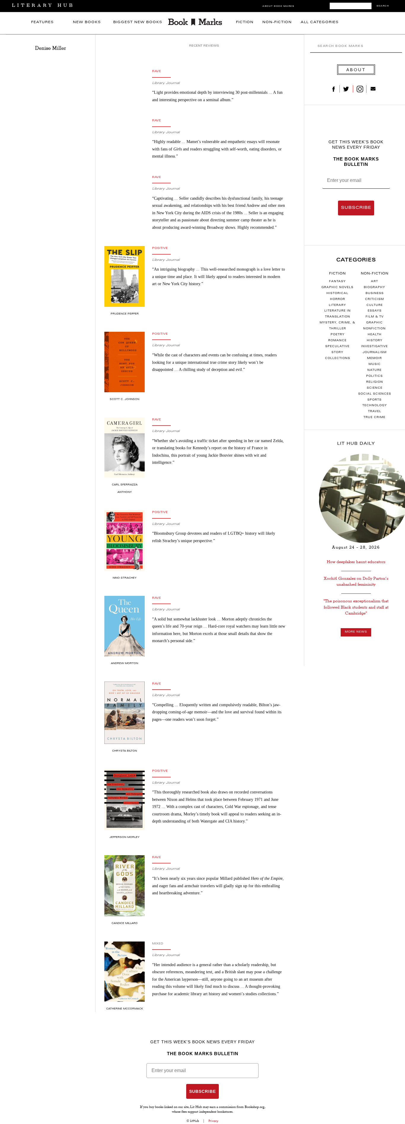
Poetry (338, 335)
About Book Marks (278, 6)
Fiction (244, 22)
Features (42, 22)
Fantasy (337, 281)
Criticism (374, 299)
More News (356, 632)
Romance (337, 340)
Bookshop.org (254, 1107)
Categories (356, 260)
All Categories (320, 22)
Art (374, 281)
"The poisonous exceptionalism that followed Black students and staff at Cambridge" (355, 607)
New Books (87, 22)
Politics (374, 376)
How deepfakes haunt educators (356, 562)
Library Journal (166, 83)
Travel (374, 411)
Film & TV (375, 317)
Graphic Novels (337, 287)
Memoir (374, 358)
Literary (337, 305)
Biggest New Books (137, 22)
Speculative (337, 346)
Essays (375, 311)
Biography (374, 287)
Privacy (213, 1120)
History (374, 340)
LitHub (194, 1120)
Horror (337, 299)
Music (375, 364)
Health (375, 335)
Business (375, 293)
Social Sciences (374, 394)
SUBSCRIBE (356, 208)
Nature (374, 370)
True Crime (374, 417)
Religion (374, 382)
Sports (374, 400)
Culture (374, 305)
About (356, 69)
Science (374, 388)
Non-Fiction (277, 22)
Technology (374, 405)
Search (383, 6)
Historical (337, 293)
